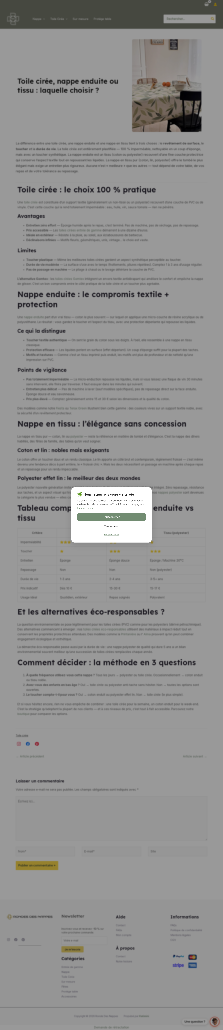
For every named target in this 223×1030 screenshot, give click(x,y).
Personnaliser (111, 534)
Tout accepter (111, 516)
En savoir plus (85, 508)
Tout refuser (111, 526)
